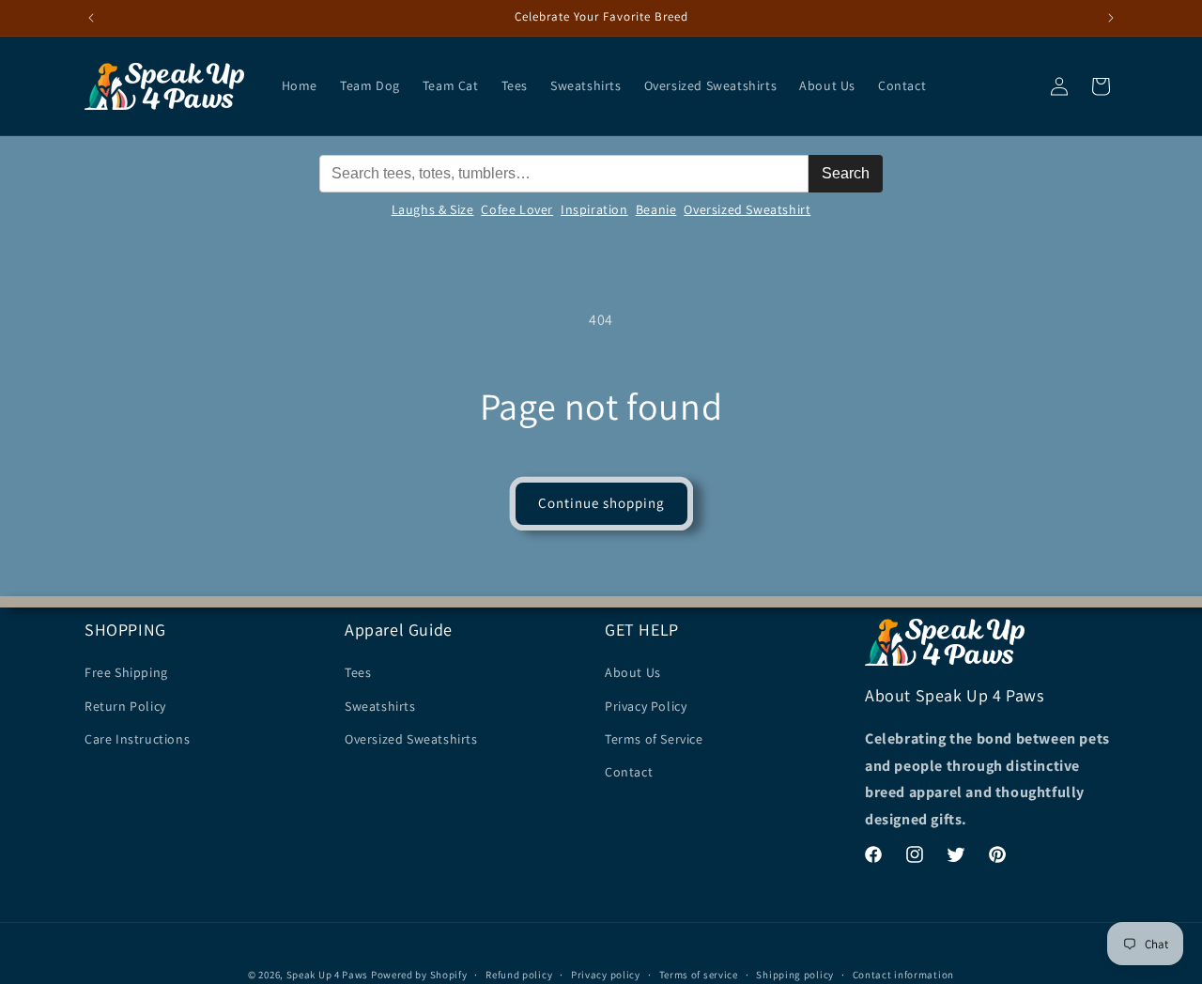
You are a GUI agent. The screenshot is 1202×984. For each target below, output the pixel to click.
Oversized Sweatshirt (747, 209)
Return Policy (125, 705)
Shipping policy (795, 973)
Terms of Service (654, 738)
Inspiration (594, 209)
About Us (633, 672)
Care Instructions (137, 738)
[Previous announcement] (91, 18)
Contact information (903, 973)
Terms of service (698, 973)
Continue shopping (601, 503)
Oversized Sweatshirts (411, 738)
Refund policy (518, 973)
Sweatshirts (380, 705)
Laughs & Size (433, 209)
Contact (629, 771)
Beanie (656, 209)
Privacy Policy (645, 705)
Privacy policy (605, 973)
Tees (358, 672)
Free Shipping (126, 672)
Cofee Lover (517, 209)
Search (846, 173)
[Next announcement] (1111, 18)
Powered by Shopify (419, 974)
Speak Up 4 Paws (327, 974)
